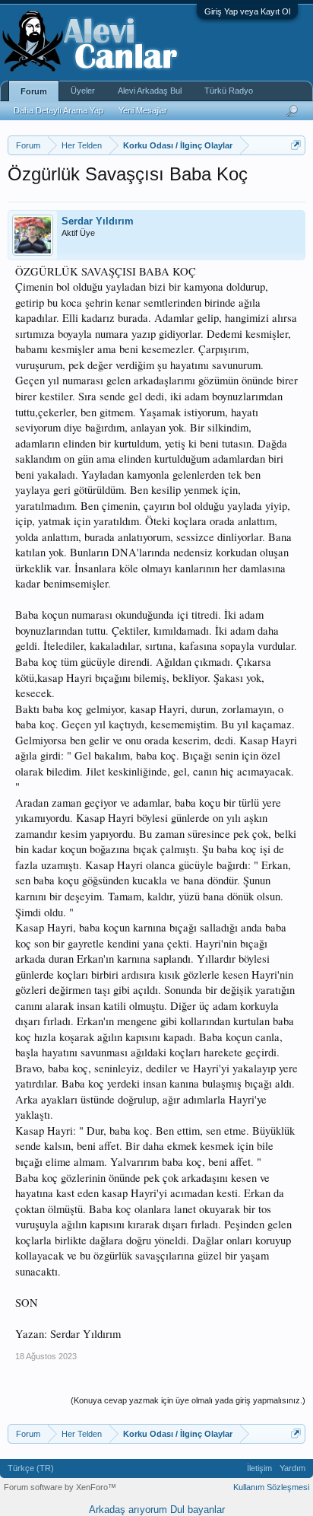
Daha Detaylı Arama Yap (58, 110)
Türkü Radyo (228, 90)
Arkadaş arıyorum (128, 1509)
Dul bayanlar (197, 1509)
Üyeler (83, 90)
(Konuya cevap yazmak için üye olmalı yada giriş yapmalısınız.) (188, 1400)
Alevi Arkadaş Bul (150, 90)
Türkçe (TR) (31, 1468)
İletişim (259, 1468)
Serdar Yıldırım (98, 221)
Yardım (292, 1468)
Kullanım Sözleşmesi (271, 1487)
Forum (34, 91)
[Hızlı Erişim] (296, 145)
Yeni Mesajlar (143, 110)
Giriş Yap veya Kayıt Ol (247, 11)
